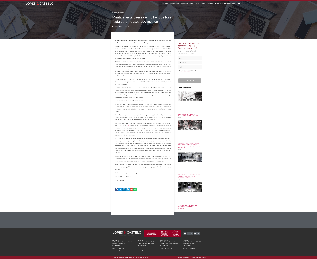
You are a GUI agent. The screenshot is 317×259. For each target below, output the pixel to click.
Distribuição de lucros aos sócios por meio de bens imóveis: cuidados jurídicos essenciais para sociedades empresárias (189, 145)
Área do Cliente (219, 3)
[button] (239, 3)
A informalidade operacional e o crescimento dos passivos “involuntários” (187, 206)
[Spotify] (198, 233)
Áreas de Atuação (174, 3)
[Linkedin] (191, 233)
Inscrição (190, 80)
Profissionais (184, 3)
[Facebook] (185, 233)
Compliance (210, 3)
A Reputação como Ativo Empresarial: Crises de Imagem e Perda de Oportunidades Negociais (189, 176)
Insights (191, 3)
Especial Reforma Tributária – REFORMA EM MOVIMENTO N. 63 (188, 114)
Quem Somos (164, 3)
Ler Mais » (180, 117)
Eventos (197, 3)
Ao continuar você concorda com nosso (190, 71)
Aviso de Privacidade (229, 3)
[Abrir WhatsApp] (312, 254)
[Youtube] (195, 233)
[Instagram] (188, 233)
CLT (128, 125)
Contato (203, 3)
